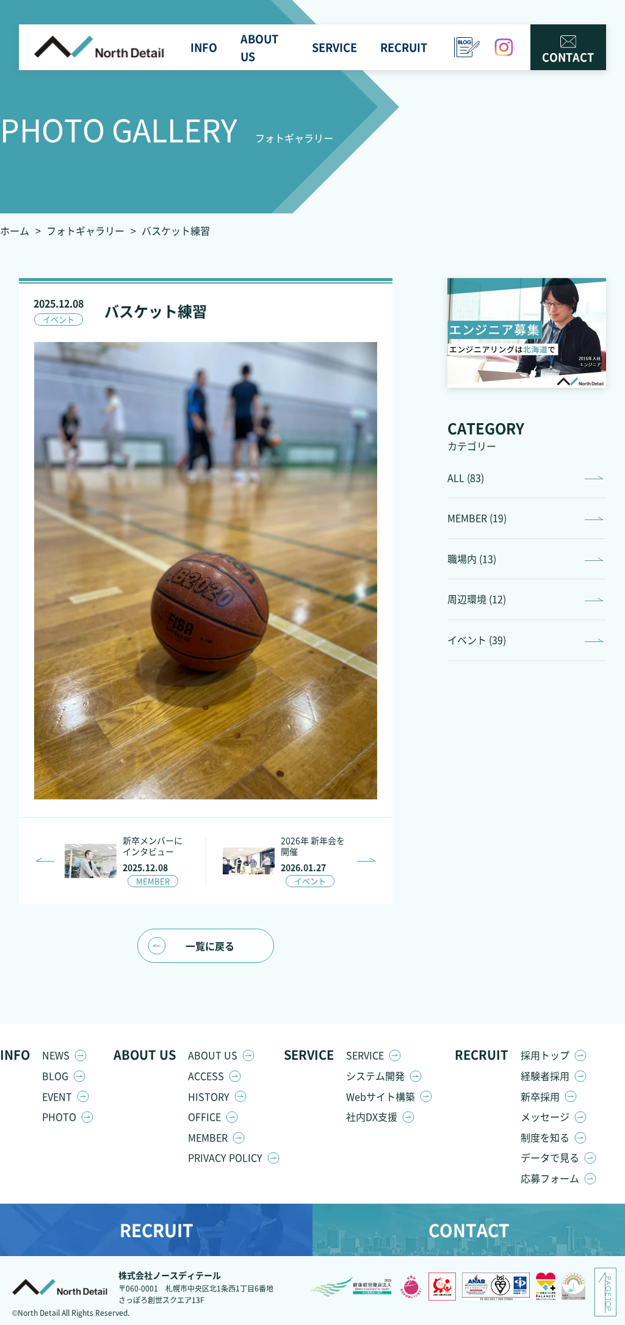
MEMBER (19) (477, 517)
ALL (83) (465, 477)
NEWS (56, 1055)
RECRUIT (156, 1230)
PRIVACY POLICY (225, 1157)
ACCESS (206, 1075)
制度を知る (545, 1137)
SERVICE (365, 1055)
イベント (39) (476, 639)
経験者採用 (545, 1075)
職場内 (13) (471, 558)
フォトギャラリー (85, 230)
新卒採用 (540, 1096)
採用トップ (545, 1055)
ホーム (14, 230)
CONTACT (568, 57)
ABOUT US (212, 1055)
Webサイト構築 (380, 1096)
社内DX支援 (371, 1116)
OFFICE (204, 1116)
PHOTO (59, 1116)
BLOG (55, 1075)
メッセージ (545, 1116)
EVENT (57, 1096)
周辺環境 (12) (476, 598)
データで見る (550, 1157)
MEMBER (208, 1137)
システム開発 (375, 1075)
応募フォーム (550, 1178)
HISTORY (208, 1096)
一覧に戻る (210, 945)
